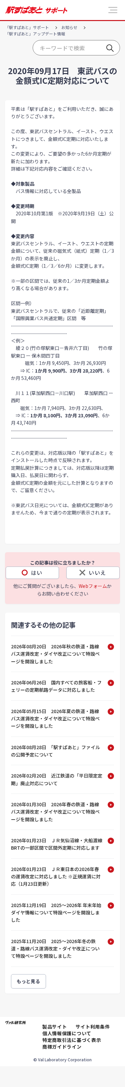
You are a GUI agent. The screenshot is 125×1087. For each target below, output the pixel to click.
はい (37, 573)
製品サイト (54, 1026)
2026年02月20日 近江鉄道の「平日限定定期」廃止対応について (56, 779)
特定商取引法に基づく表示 (71, 1040)
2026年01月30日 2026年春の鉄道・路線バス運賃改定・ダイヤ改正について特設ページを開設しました (55, 812)
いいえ (97, 573)
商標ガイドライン (62, 1046)
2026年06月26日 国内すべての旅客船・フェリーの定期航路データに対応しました (56, 686)
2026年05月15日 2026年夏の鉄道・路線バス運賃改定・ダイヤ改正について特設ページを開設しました (55, 718)
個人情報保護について (66, 1033)
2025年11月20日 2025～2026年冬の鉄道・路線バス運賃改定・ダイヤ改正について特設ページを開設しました (55, 948)
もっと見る (28, 981)
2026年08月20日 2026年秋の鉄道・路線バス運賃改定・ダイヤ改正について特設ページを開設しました (55, 654)
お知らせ (69, 27)
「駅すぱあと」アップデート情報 (35, 33)
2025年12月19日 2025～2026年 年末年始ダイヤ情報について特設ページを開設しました (56, 912)
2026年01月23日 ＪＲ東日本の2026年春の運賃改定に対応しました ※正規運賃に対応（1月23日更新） (56, 876)
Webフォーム (93, 586)
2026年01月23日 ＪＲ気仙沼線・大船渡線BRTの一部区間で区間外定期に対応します (56, 844)
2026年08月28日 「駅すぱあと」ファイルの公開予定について (55, 751)
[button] (113, 10)
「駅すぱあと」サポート (27, 27)
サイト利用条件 (93, 1026)
